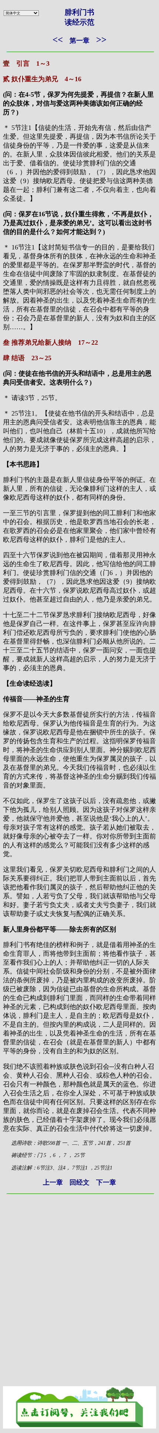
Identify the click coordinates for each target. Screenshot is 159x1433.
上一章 (53, 1182)
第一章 (79, 40)
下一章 (106, 1182)
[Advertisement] (79, 1277)
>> (101, 40)
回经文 (79, 1182)
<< (58, 40)
